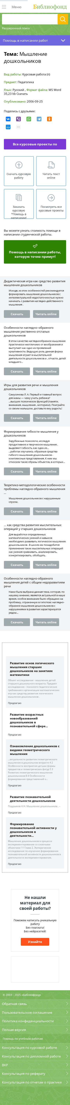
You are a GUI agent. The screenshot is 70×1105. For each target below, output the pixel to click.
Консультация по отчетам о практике (32, 1082)
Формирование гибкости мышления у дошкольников (31, 433)
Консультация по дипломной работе (31, 1056)
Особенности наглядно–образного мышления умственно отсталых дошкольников (28, 331)
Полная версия (14, 1029)
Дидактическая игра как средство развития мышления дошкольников (34, 283)
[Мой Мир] (8, 127)
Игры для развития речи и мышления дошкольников (31, 387)
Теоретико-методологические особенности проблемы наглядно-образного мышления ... (34, 489)
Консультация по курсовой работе (29, 1047)
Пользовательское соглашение (27, 1012)
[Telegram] (39, 119)
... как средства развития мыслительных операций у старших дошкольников (32, 527)
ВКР (5, 1065)
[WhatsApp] (28, 119)
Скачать (22, 94)
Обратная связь (14, 1003)
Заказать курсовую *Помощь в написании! (19, 212)
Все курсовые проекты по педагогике (35, 145)
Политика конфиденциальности (28, 1021)
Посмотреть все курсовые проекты (51, 208)
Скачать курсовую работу (19, 175)
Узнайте (35, 941)
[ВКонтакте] (8, 119)
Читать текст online (51, 175)
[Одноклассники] (49, 119)
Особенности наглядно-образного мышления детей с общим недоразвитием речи (34, 582)
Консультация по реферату (23, 1073)
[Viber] (18, 119)
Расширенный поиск (16, 28)
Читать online (46, 314)
